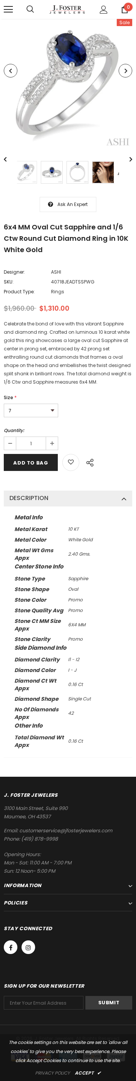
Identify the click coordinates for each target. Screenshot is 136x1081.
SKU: (9, 282)
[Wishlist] (70, 462)
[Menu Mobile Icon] (8, 9)
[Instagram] (28, 947)
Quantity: (14, 430)
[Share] (87, 461)
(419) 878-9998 (39, 838)
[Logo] (67, 9)
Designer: (14, 272)
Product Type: (19, 291)
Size (10, 397)
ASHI (56, 272)
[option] (68, 84)
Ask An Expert (72, 204)
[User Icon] (104, 10)
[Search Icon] (30, 9)
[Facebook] (10, 947)
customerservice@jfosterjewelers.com (65, 830)
